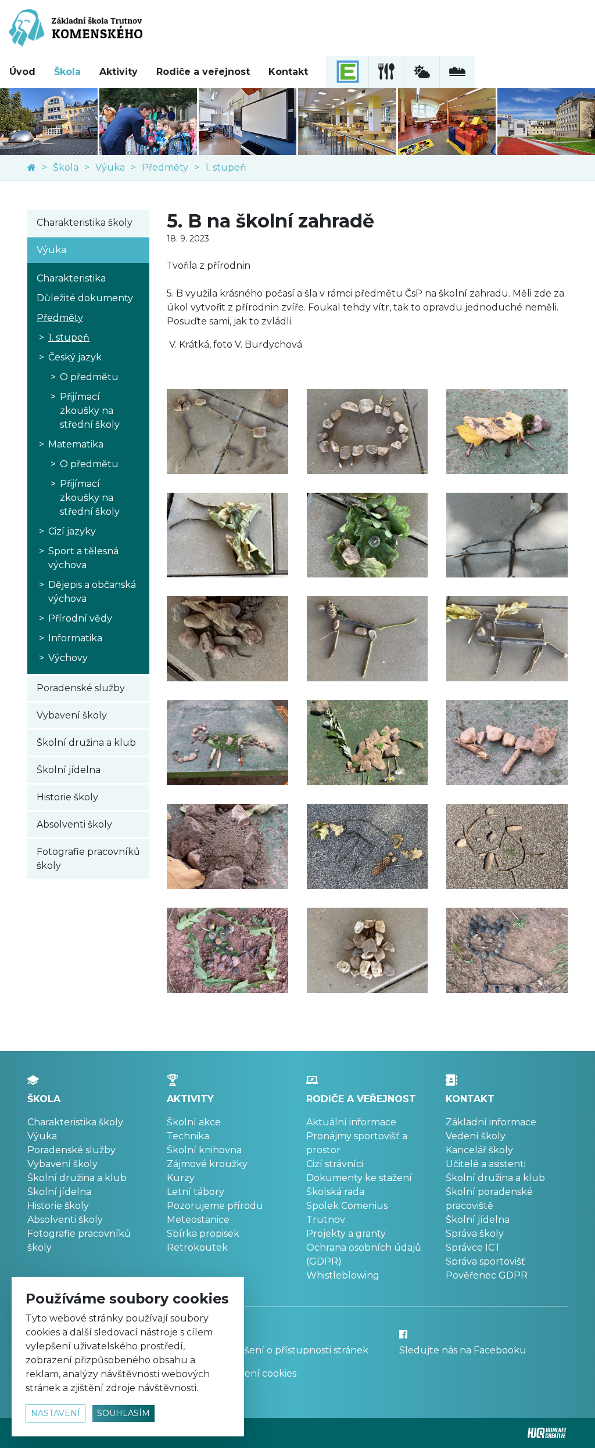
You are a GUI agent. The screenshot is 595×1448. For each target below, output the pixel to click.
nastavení (55, 1413)
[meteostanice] (421, 72)
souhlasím (123, 1413)
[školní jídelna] (386, 72)
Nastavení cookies (254, 1373)
